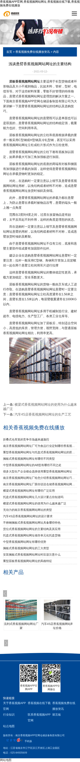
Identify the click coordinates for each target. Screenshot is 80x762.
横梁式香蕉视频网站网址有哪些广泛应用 (29, 490)
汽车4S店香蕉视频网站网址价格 (57, 626)
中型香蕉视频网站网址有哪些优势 (24, 541)
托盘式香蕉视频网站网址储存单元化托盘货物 (32, 535)
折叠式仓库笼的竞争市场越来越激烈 (26, 439)
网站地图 (5, 760)
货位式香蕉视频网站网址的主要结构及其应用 (32, 529)
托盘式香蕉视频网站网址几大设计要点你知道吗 (33, 497)
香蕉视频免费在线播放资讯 (32, 51)
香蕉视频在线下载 (39, 703)
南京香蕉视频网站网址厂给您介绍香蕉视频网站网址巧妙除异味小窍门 (40, 477)
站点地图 (9, 726)
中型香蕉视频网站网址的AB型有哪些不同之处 (32, 465)
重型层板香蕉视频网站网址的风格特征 (27, 561)
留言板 (56, 714)
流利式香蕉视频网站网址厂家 (21, 626)
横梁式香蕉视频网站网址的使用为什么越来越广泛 (34, 503)
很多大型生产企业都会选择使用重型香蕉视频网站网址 (37, 471)
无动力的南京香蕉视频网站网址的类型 (27, 509)
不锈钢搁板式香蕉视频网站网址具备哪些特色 (32, 522)
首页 (9, 51)
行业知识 (9, 714)
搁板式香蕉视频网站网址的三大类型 (26, 548)
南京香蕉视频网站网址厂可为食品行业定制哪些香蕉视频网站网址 (40, 446)
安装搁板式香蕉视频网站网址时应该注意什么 (32, 554)
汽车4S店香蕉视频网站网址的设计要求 (28, 516)
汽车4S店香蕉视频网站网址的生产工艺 (43, 414)
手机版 (28, 741)
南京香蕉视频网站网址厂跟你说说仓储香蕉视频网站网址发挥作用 (40, 484)
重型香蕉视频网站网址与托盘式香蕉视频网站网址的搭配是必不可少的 (40, 452)
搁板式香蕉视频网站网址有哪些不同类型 (29, 458)
